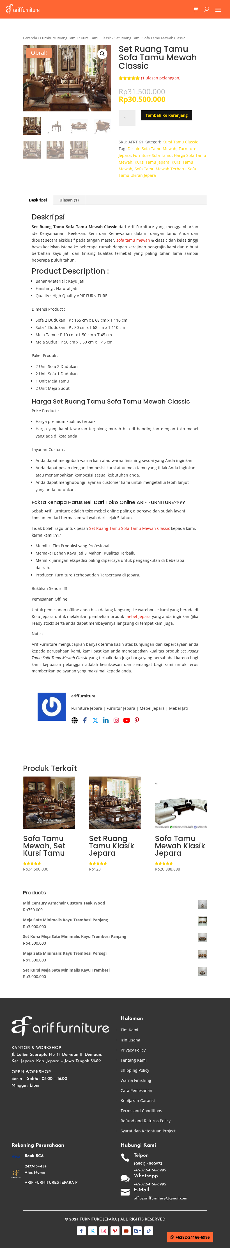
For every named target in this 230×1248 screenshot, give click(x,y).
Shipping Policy (135, 1070)
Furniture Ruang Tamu (59, 37)
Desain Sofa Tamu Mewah (152, 148)
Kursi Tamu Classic (96, 37)
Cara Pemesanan (136, 1090)
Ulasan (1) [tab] (69, 200)
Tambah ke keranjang (167, 115)
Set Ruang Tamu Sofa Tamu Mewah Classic (129, 528)
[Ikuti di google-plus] (137, 1230)
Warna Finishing (136, 1080)
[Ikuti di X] (92, 1230)
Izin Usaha (130, 1040)
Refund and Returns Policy (146, 1120)
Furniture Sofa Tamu (152, 155)
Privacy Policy (133, 1050)
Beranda (30, 37)
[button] (102, 54)
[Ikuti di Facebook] (81, 1230)
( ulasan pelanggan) (160, 78)
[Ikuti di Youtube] (126, 1230)
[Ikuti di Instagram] (103, 1230)
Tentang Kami (134, 1060)
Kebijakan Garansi (138, 1100)
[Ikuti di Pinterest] (115, 1230)
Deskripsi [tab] (38, 200)
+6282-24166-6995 (193, 1237)
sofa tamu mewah (133, 240)
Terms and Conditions (141, 1110)
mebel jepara (138, 616)
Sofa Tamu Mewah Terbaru (160, 168)
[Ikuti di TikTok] (148, 1230)
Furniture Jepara (98, 1219)
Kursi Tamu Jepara (152, 162)
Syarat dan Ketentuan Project (148, 1130)
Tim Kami (129, 1029)
